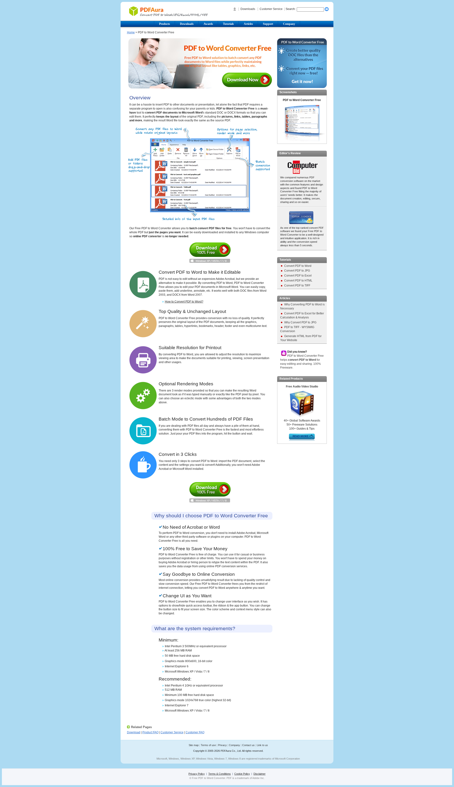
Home (131, 32)
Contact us (248, 745)
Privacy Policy (196, 773)
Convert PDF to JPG (297, 270)
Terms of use (208, 745)
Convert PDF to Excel (298, 275)
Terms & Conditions (219, 773)
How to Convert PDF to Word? (184, 301)
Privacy (222, 745)
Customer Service (271, 9)
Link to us (262, 745)
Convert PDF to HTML (298, 280)
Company (234, 745)
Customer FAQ (195, 732)
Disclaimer (259, 773)
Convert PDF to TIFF (297, 285)
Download (210, 252)
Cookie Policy (242, 773)
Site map (194, 745)
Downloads (248, 9)
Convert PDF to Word (297, 266)
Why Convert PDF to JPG (300, 322)
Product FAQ (150, 732)
